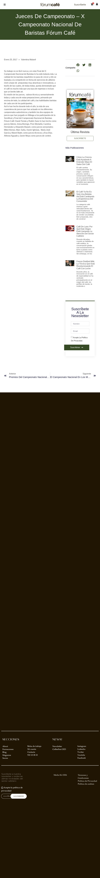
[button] (4, 4)
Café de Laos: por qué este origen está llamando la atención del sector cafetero (85, 231)
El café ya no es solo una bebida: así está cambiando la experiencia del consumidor (85, 196)
